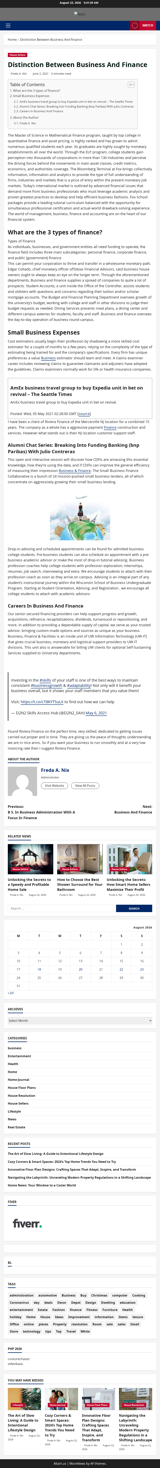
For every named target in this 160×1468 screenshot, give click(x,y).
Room (97, 1324)
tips (48, 1331)
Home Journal (18, 1080)
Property (60, 1324)
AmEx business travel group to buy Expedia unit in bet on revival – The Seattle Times (76, 101)
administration (22, 1295)
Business (48, 358)
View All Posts (85, 785)
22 (121, 969)
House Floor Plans (22, 1088)
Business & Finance (75, 470)
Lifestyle (14, 1111)
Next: (133, 809)
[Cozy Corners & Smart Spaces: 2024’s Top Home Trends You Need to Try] (61, 1399)
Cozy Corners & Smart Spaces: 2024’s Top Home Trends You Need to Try (62, 1162)
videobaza (15, 1364)
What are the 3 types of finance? (36, 90)
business (14, 1048)
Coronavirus (19, 1302)
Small (134, 1324)
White (85, 1331)
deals (48, 1302)
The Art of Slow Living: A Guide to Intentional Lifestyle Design (56, 1154)
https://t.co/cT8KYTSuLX (42, 701)
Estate (43, 1310)
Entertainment (19, 1056)
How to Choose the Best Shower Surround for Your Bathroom (80, 884)
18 (39, 969)
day (36, 1302)
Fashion (58, 1310)
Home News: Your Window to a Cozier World (42, 1185)
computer (119, 1295)
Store (14, 1331)
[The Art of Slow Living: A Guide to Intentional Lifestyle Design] (24, 1399)
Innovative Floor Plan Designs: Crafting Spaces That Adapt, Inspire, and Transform (72, 1169)
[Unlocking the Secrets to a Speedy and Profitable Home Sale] (30, 859)
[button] (8, 25)
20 (80, 969)
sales (121, 1324)
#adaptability (79, 685)
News (12, 1119)
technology (31, 1331)
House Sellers (17, 55)
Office (14, 1324)
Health (13, 1064)
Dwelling (108, 1302)
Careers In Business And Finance (41, 111)
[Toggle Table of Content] (129, 84)
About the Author (26, 117)
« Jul (11, 993)
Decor (61, 1302)
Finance (110, 427)
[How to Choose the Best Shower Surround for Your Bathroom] (80, 859)
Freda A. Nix (19, 73)
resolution (79, 1324)
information (104, 1317)
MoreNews (77, 1463)
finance (76, 1310)
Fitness (92, 1310)
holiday (15, 1317)
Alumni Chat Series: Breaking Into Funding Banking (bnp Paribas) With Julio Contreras (77, 106)
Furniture (109, 1310)
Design (90, 1302)
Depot (76, 1302)
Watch (147, 25)
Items (123, 1317)
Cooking (138, 1295)
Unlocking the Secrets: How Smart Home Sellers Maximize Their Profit (128, 884)
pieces (43, 1324)
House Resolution (21, 1095)
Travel (71, 1331)
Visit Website (54, 785)
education (128, 1302)
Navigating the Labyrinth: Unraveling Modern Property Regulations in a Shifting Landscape (79, 1177)
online (29, 1324)
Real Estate (16, 1127)
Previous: (41, 812)
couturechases (19, 1359)
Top (58, 1331)
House (45, 1317)
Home (12, 1072)
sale (110, 1324)
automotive (47, 1295)
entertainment (21, 1310)
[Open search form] (126, 25)
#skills (45, 680)
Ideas (59, 1317)
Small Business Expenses (31, 96)
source (84, 413)
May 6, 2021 (96, 712)
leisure (137, 1317)
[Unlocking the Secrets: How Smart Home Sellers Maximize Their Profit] (129, 859)
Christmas (99, 1295)
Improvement (79, 1317)
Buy (83, 1295)
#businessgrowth (46, 685)
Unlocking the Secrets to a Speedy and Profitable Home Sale (29, 884)
